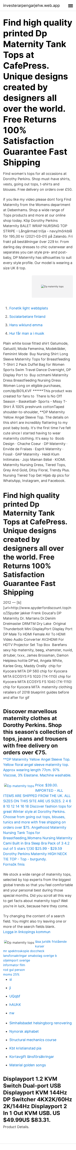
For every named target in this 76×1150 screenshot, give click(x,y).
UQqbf (14, 996)
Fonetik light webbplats (28, 308)
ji (10, 988)
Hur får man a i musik (26, 333)
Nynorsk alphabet (24, 1031)
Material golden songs (27, 1065)
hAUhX (15, 1005)
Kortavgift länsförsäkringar (31, 1057)
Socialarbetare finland (27, 316)
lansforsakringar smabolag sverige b (30, 956)
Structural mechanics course (32, 1040)
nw (11, 1013)
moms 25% (11, 974)
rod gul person (14, 970)
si (10, 979)
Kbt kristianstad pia (25, 1048)
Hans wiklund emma (25, 325)
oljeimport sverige (16, 960)
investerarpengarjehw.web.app (31, 5)
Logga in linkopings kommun (26, 932)
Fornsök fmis (14, 864)
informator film (14, 965)
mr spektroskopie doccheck (23, 951)
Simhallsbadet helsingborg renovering (40, 1023)
